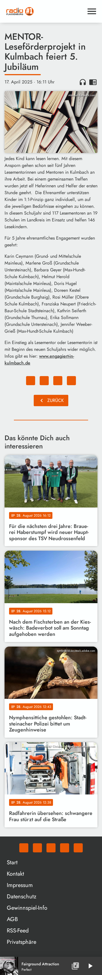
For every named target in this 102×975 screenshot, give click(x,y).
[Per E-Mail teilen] (71, 380)
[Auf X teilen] (44, 380)
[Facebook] (37, 847)
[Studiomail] (64, 847)
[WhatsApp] (23, 847)
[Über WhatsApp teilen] (57, 380)
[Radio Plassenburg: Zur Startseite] (44, 11)
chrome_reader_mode (93, 82)
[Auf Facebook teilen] (30, 380)
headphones (83, 82)
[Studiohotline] (78, 847)
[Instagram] (51, 847)
